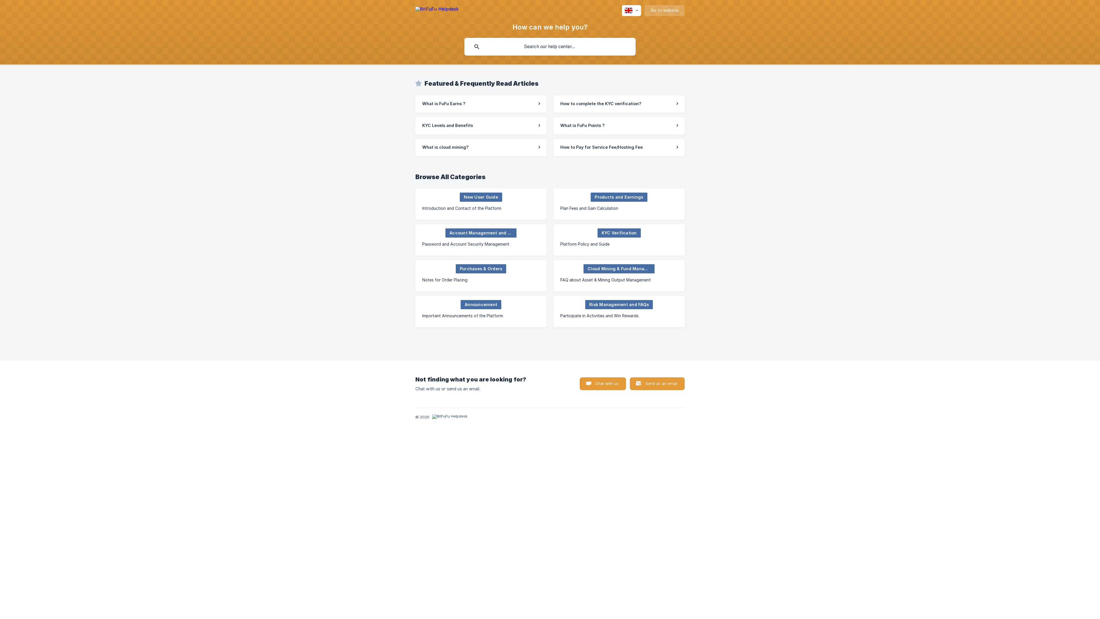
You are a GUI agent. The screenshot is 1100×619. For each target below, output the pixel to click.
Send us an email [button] (661, 383)
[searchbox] (550, 47)
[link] (481, 104)
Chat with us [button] (606, 383)
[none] (437, 10)
